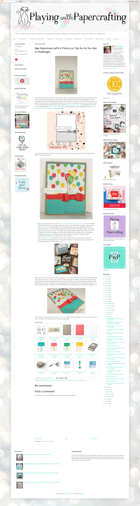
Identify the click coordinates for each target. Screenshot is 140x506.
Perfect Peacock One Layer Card (114, 374)
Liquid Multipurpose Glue (79, 371)
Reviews (115, 39)
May (107, 387)
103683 (92, 373)
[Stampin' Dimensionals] (67, 370)
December (109, 303)
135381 (41, 339)
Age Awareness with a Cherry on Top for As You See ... (115, 358)
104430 (67, 373)
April (107, 389)
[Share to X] (64, 378)
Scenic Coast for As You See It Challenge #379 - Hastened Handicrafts (42, 482)
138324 (67, 357)
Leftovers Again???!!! (111, 376)
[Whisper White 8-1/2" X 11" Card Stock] (92, 335)
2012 (106, 403)
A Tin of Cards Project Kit (112, 346)
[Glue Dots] (92, 370)
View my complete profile (109, 68)
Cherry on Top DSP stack (80, 380)
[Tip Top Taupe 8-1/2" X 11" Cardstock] (67, 335)
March (108, 392)
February (108, 394)
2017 (106, 297)
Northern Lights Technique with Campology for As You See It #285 (41, 473)
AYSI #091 (54, 380)
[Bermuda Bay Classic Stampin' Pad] (41, 353)
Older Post (94, 438)
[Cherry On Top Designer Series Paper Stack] (54, 335)
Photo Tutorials (89, 39)
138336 (67, 339)
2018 (106, 294)
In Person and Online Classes (36, 39)
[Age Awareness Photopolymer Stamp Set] (41, 335)
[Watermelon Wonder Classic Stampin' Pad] (54, 353)
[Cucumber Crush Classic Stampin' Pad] (67, 353)
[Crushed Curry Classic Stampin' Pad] (80, 353)
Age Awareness (45, 227)
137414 (92, 355)
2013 (106, 401)
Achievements (78, 39)
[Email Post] (56, 378)
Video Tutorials (100, 39)
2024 (106, 281)
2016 (106, 299)
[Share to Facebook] (66, 378)
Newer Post (38, 438)
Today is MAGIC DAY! (111, 381)
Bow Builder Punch (92, 354)
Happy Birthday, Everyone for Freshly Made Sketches (113, 323)
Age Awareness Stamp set (45, 380)
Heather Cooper (44, 378)
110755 (80, 373)
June (107, 316)
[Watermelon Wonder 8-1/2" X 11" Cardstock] (80, 335)
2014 (106, 399)
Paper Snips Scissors (54, 371)
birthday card (61, 380)
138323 (54, 357)
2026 (106, 277)
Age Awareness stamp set (73, 104)
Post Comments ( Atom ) (48, 441)
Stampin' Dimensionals (67, 371)
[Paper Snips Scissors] (54, 370)
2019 (106, 292)
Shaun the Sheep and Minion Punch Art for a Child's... (115, 349)
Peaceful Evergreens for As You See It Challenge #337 (38, 454)
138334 (80, 339)
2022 (106, 285)
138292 (41, 373)
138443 (54, 339)
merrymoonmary (69, 493)
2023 (106, 283)
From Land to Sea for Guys (113, 361)
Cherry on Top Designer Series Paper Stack (71, 223)
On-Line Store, (62, 317)
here (95, 285)
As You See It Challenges (57, 106)
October (108, 307)
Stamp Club (50, 39)
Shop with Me (23, 39)
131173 (80, 357)
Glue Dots (92, 371)
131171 (41, 357)
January (108, 396)
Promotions (59, 39)
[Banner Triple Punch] (41, 370)
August (108, 312)
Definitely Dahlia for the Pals (113, 352)
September (109, 310)
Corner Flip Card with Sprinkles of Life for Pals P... (115, 367)
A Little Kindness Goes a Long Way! (115, 378)
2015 (106, 301)
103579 (54, 373)
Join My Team (68, 39)
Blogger (82, 493)
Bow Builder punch (45, 238)
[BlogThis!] (62, 378)
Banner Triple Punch (41, 371)
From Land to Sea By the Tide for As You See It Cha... (115, 343)
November (109, 305)
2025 (106, 279)
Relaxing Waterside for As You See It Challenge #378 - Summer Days (42, 463)
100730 (92, 339)
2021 (106, 288)
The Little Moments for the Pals (114, 336)
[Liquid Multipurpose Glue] (80, 370)
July (107, 314)
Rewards (108, 39)
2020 (106, 290)
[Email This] (60, 378)
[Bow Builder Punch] (92, 353)
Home (14, 39)
